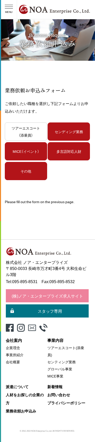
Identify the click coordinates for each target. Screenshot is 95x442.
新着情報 (55, 386)
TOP (73, 24)
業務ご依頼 (85, 24)
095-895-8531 (24, 281)
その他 (26, 171)
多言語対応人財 (68, 151)
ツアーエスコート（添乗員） (26, 131)
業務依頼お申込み (21, 411)
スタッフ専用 (50, 311)
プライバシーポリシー (66, 403)
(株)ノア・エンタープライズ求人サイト (47, 296)
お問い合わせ (58, 394)
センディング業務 (69, 131)
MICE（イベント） (26, 151)
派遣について (17, 386)
